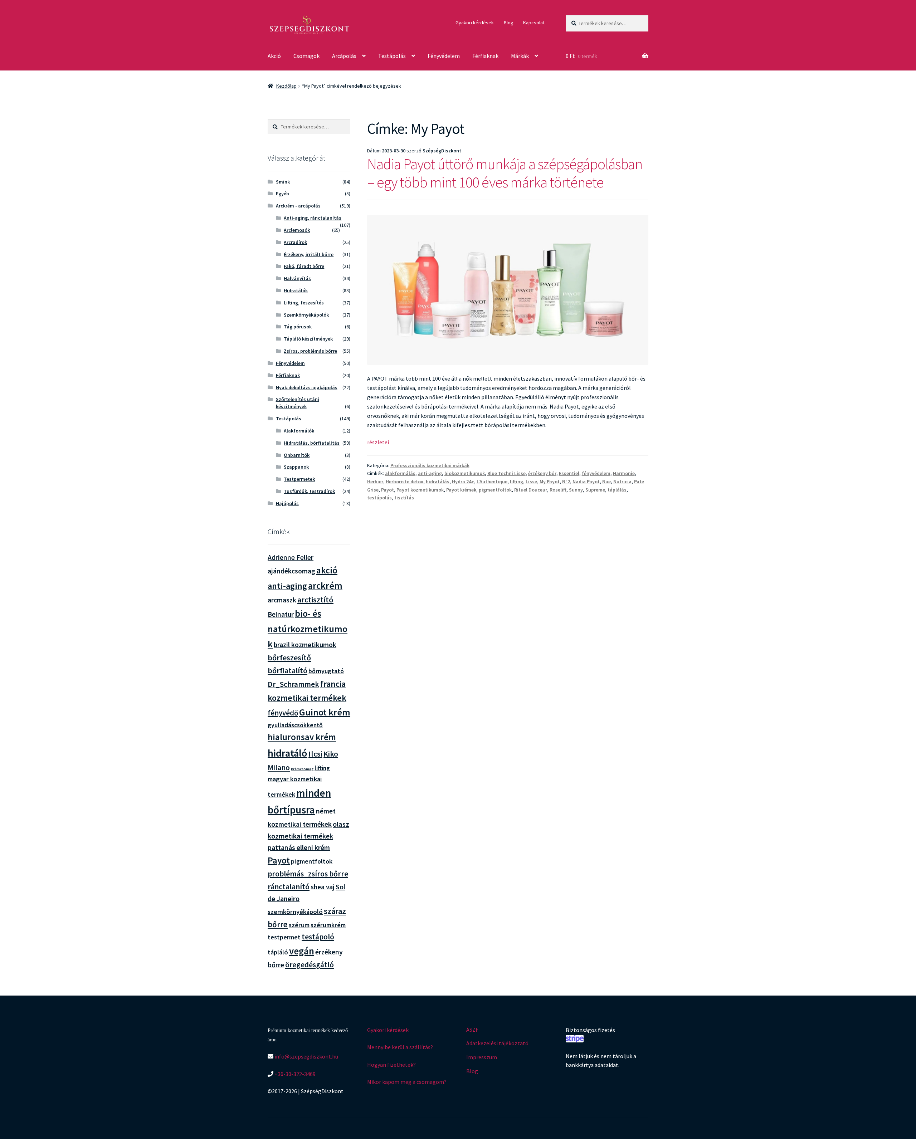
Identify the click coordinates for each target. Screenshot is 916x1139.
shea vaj (323, 887)
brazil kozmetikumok (305, 644)
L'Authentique (492, 481)
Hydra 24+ (463, 481)
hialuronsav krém (302, 737)
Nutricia (622, 481)
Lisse (531, 481)
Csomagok (306, 55)
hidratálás (437, 481)
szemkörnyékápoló (295, 912)
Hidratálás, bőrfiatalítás (312, 443)
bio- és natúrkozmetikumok (307, 628)
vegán (301, 951)
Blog (508, 22)
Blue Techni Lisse (506, 473)
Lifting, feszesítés (304, 302)
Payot (387, 490)
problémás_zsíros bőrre (308, 874)
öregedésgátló (309, 964)
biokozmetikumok (464, 473)
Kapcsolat (534, 22)
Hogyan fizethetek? (391, 1064)
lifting (516, 481)
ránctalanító (289, 886)
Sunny (576, 490)
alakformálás (400, 473)
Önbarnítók (297, 455)
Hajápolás (287, 503)
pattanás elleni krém (299, 847)
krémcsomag (302, 769)
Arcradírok (295, 242)
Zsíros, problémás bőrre (310, 351)
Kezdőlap (286, 86)
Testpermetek (299, 479)
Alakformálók (299, 430)
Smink (283, 182)
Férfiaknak (485, 55)
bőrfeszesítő (289, 657)
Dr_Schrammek (293, 684)
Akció (274, 55)
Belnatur (281, 614)
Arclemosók (297, 230)
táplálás (617, 490)
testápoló (318, 937)
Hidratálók (296, 290)
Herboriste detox (404, 481)
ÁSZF (472, 1029)
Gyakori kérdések (474, 22)
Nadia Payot (586, 481)
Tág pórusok (298, 326)
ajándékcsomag (291, 571)
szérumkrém (328, 925)
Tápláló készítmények (308, 339)
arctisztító (315, 600)
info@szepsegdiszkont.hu (305, 1056)
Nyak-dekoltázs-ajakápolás (306, 387)
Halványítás (297, 278)
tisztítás (404, 497)
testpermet (284, 937)
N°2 (566, 481)
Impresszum (481, 1057)
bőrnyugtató (326, 671)
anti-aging (430, 473)
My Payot (550, 481)
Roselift (558, 490)
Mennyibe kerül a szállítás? (400, 1047)
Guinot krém (324, 712)
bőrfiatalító (287, 670)
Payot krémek (461, 490)
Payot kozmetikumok (420, 490)
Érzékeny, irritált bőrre (308, 254)
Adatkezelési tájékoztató (497, 1043)
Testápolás (392, 55)
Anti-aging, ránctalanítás (312, 218)
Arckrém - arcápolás (298, 205)
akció (326, 570)
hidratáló (287, 753)
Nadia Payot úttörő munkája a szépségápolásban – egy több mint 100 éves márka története (504, 173)
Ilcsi (315, 754)
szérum (299, 925)
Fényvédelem (444, 55)
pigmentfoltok (495, 490)
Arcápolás (344, 55)
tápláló (278, 952)
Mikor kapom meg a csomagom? (407, 1081)
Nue (606, 481)
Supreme (595, 490)
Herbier (375, 481)
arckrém (325, 585)
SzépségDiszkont (442, 150)
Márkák (520, 55)
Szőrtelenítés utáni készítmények (297, 403)
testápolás (379, 497)
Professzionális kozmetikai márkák (429, 465)
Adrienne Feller (290, 557)
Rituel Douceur (530, 490)
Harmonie (624, 473)
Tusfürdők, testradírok (309, 491)
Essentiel (569, 473)
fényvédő (283, 713)
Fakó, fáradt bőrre (304, 266)
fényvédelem (596, 473)
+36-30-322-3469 (294, 1073)
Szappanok (296, 467)
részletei (378, 442)
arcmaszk (282, 600)
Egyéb (282, 193)
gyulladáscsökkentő (295, 725)
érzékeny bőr (542, 473)
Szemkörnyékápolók (306, 315)
